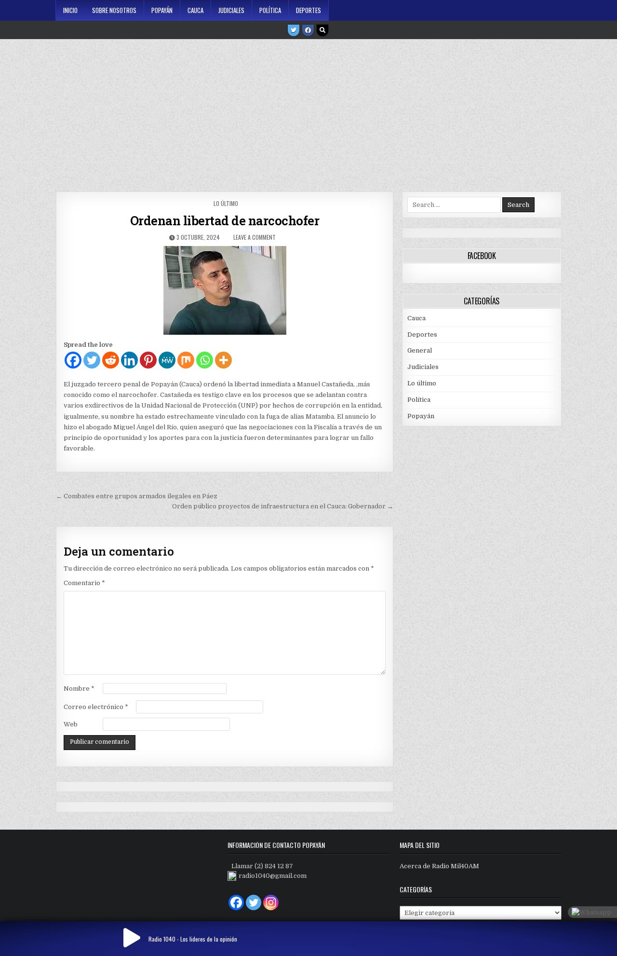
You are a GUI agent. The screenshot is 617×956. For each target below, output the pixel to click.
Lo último (226, 203)
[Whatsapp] (204, 360)
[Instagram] (271, 902)
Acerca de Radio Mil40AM (439, 866)
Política (270, 10)
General (419, 350)
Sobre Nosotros (114, 10)
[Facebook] (308, 30)
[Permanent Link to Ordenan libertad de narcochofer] (224, 290)
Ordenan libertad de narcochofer (225, 220)
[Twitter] (293, 30)
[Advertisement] (308, 111)
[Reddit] (110, 360)
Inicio (70, 10)
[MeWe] (167, 360)
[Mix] (185, 360)
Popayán (162, 10)
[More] (223, 360)
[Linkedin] (129, 360)
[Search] (322, 30)
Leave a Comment (254, 237)
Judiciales (231, 10)
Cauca (195, 10)
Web (71, 724)
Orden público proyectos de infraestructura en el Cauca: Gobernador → (282, 506)
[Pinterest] (148, 360)
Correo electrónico (96, 706)
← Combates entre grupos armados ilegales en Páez (136, 496)
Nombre (79, 688)
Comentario (84, 583)
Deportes (308, 10)
